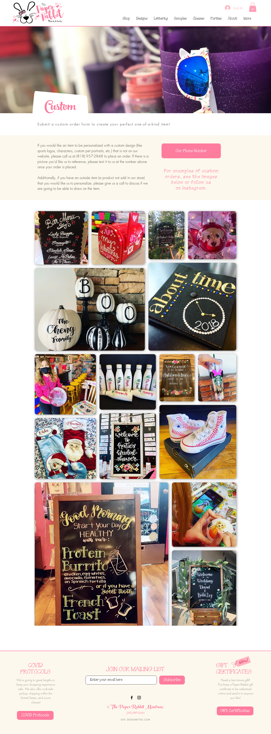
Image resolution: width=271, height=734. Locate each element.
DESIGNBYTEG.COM (138, 719)
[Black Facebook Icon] (131, 697)
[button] (253, 7)
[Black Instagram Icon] (139, 697)
